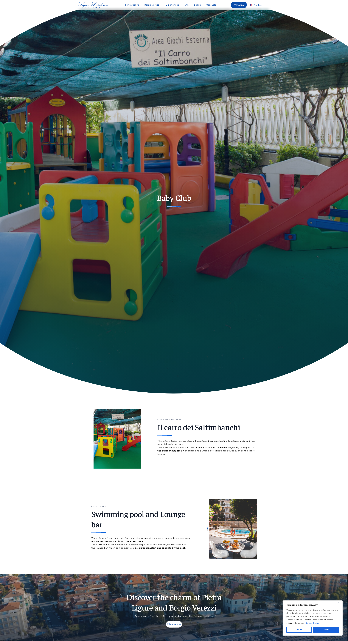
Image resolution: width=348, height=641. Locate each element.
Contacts (211, 5)
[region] (313, 618)
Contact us (175, 624)
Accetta (325, 630)
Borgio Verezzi (152, 5)
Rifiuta (299, 630)
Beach (197, 5)
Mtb (186, 5)
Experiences (172, 5)
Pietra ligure (132, 5)
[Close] (339, 602)
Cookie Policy (312, 623)
